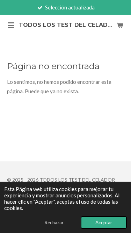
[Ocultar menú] (11, 25)
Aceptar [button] (103, 222)
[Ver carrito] (120, 25)
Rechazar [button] (54, 222)
